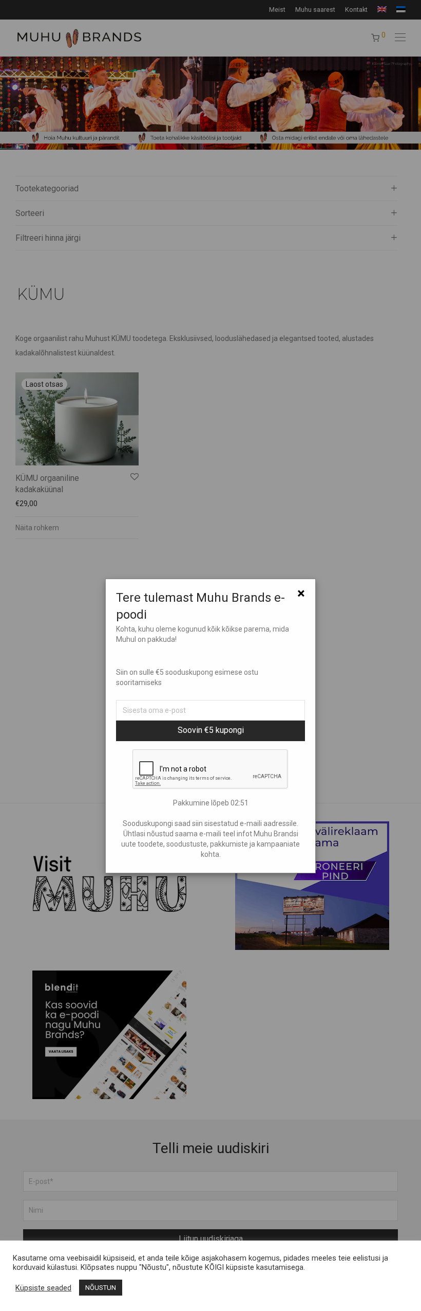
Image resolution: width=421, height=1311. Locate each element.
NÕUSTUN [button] (100, 1287)
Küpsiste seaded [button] (43, 1287)
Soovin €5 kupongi (211, 730)
